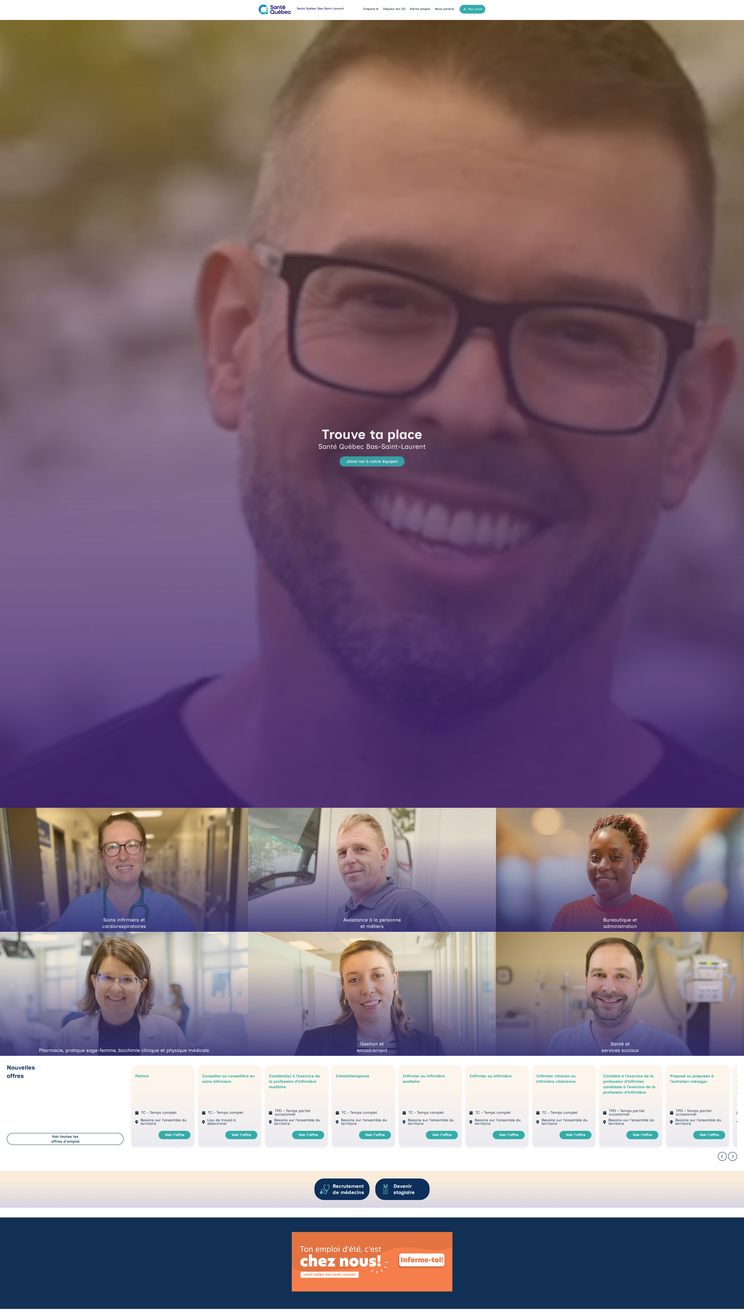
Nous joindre (444, 9)
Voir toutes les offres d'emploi (65, 1139)
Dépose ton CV (394, 9)
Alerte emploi (420, 9)
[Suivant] (732, 1157)
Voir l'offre (174, 1135)
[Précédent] (722, 1157)
